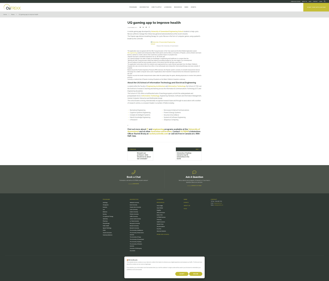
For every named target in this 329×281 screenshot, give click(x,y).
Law (104, 209)
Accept (181, 274)
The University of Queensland (137, 239)
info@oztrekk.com (218, 203)
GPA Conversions (161, 212)
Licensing (160, 199)
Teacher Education (107, 232)
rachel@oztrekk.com (158, 134)
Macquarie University (135, 223)
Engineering (151, 86)
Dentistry (105, 207)
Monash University (134, 225)
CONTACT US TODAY (196, 185)
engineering (158, 129)
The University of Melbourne (136, 230)
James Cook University (135, 218)
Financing (159, 219)
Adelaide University (134, 202)
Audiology (105, 202)
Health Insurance (161, 222)
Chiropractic (106, 205)
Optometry (105, 218)
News (12, 14)
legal (146, 264)
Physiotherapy (106, 223)
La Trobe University (134, 221)
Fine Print (159, 228)
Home (5, 14)
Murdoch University (134, 228)
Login (320, 1)
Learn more (136, 183)
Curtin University (134, 209)
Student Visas (160, 224)
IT (147, 129)
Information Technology (176, 86)
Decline (195, 274)
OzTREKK (184, 131)
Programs (106, 199)
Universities (134, 199)
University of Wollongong (136, 248)
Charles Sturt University (135, 207)
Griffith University (134, 216)
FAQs (310, 1)
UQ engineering (132, 53)
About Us (304, 1)
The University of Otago (135, 237)
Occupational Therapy (108, 216)
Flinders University (134, 214)
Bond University (133, 205)
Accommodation (161, 226)
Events (186, 202)
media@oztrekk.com (218, 205)
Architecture (160, 86)
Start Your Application (316, 7)
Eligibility (159, 210)
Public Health (106, 225)
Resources (160, 202)
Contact (315, 1)
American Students (161, 231)
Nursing (104, 214)
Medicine (105, 211)
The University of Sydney (135, 241)
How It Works (160, 208)
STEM (104, 230)
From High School (295, 1)
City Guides (132, 250)
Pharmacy (105, 221)
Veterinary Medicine (107, 235)
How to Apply (160, 205)
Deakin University (134, 211)
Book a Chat (160, 215)
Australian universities (161, 131)
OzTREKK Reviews (161, 217)
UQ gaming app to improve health (28, 14)
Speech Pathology (107, 228)
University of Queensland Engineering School (167, 31)
